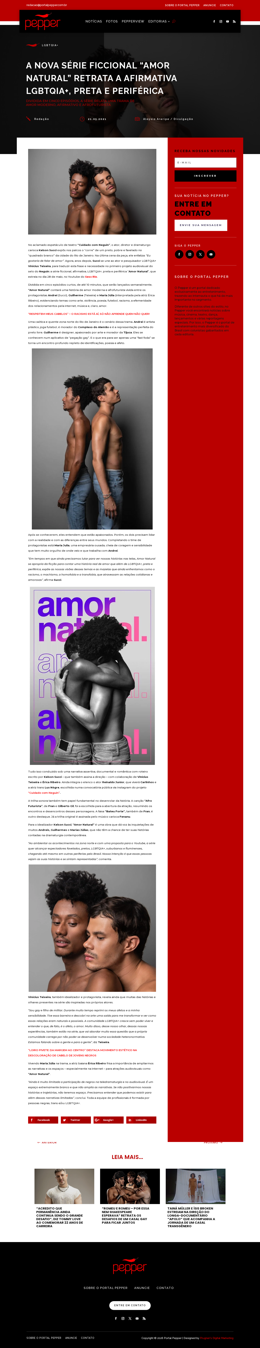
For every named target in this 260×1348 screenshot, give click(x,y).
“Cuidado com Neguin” (44, 792)
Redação (41, 119)
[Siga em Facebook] (214, 21)
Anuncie (209, 5)
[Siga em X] (200, 254)
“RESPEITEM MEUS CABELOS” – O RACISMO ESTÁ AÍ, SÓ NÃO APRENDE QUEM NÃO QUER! (89, 314)
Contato (226, 5)
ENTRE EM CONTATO (130, 1305)
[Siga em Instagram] (221, 21)
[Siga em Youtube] (227, 21)
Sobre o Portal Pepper (182, 5)
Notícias (93, 21)
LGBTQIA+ (50, 45)
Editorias (157, 21)
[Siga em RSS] (234, 21)
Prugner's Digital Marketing (216, 1338)
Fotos (112, 21)
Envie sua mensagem (201, 225)
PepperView (133, 21)
